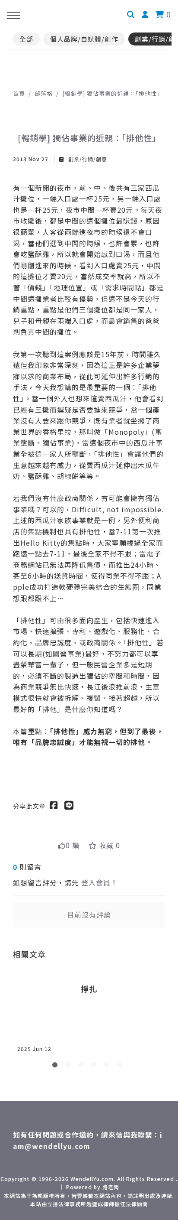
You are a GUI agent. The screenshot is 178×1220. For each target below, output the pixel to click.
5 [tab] (108, 1066)
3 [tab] (82, 1066)
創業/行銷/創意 (87, 159)
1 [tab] (56, 1066)
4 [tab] (95, 1066)
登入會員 (96, 882)
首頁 (19, 93)
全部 (26, 38)
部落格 (44, 93)
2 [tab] (69, 1066)
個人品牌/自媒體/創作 (84, 38)
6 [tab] (121, 1066)
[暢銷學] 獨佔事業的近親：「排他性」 (112, 93)
